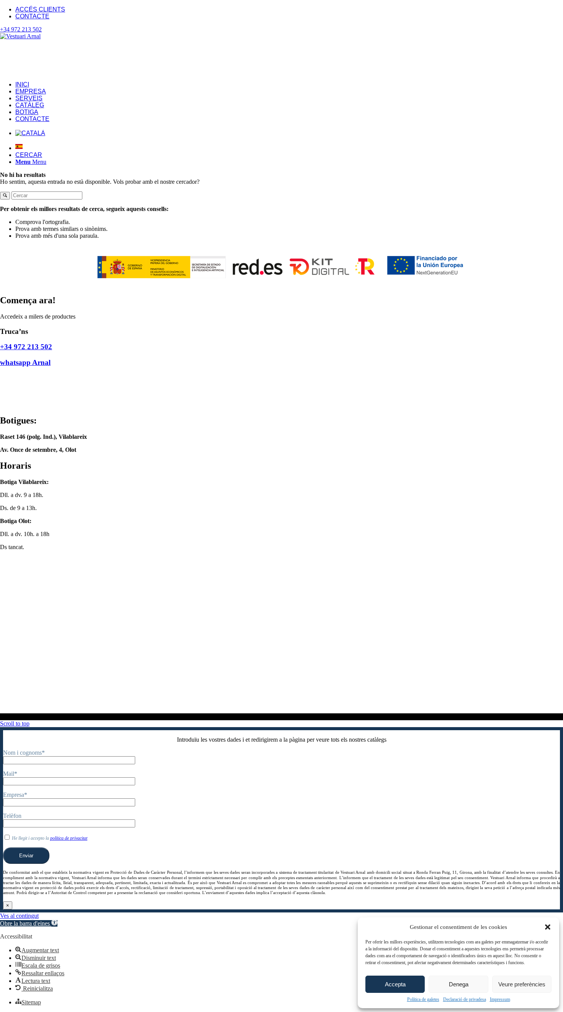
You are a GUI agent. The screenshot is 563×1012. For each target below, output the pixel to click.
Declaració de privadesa (464, 999)
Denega (458, 984)
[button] (548, 927)
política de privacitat (68, 838)
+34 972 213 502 (21, 29)
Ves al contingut (19, 915)
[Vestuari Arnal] (42, 36)
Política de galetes (423, 999)
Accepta (395, 984)
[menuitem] (289, 9)
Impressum (500, 999)
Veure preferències (521, 984)
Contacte (32, 16)
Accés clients (40, 9)
